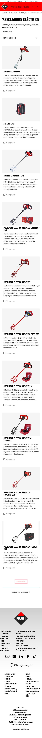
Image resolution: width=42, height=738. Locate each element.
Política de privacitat (20, 710)
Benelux (7, 679)
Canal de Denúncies (20, 720)
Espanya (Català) (11, 689)
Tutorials (5, 634)
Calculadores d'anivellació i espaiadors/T (27, 649)
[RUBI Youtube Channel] (7, 656)
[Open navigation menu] (37, 6)
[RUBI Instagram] (14, 656)
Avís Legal (20, 707)
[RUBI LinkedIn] (21, 656)
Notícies (20, 643)
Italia (28, 674)
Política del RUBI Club (20, 717)
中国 (27, 696)
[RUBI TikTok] (35, 656)
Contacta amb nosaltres (26, 631)
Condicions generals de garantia (20, 715)
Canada (7, 681)
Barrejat (23, 13)
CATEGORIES (9, 38)
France (7, 694)
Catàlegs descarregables (26, 636)
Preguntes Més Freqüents (26, 639)
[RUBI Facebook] (28, 656)
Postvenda (5, 651)
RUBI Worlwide (5, 647)
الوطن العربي (30, 694)
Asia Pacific (9, 676)
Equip (19, 634)
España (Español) (11, 691)
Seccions (14, 13)
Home (5, 13)
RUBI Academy (6, 631)
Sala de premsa (22, 646)
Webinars (5, 636)
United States (30, 686)
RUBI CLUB (4, 639)
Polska (28, 676)
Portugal (29, 679)
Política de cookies (20, 712)
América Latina (10, 674)
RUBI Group (20, 641)
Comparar (10, 90)
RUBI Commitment (5, 642)
